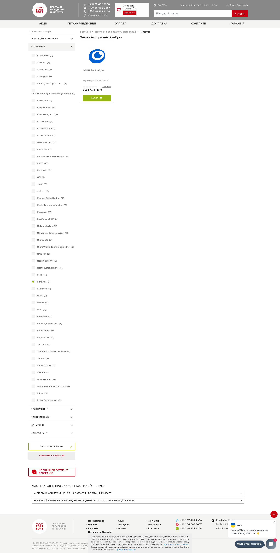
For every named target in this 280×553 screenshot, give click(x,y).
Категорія (37, 425)
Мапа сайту (154, 525)
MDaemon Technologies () (52, 233)
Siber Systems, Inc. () (49, 324)
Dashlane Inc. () (46, 142)
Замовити (130, 13)
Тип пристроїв (40, 417)
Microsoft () (44, 240)
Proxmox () (44, 289)
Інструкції (123, 525)
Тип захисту (39, 433)
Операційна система (44, 39)
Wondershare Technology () (53, 386)
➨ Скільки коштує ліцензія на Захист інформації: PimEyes (72, 493)
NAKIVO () (43, 254)
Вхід (232, 5)
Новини (92, 525)
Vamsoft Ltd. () (46, 365)
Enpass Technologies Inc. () (53, 156)
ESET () (42, 163)
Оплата (121, 24)
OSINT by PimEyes (93, 70)
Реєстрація (242, 5)
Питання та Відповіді (100, 532)
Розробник (38, 46)
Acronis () (43, 63)
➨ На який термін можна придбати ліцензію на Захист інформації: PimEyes (84, 501)
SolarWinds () (45, 331)
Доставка (159, 24)
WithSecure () (46, 379)
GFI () (41, 177)
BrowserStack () (46, 128)
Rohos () (42, 303)
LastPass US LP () (47, 219)
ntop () (42, 275)
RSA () (41, 310)
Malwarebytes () (47, 226)
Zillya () (42, 393)
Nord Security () (47, 261)
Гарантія (237, 24)
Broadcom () (45, 122)
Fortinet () (44, 170)
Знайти (241, 14)
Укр (165, 5)
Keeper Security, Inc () (50, 198)
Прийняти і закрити (126, 550)
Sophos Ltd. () (45, 338)
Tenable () (43, 345)
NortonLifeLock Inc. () (50, 268)
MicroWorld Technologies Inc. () (55, 247)
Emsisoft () (44, 149)
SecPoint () (44, 317)
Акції (43, 24)
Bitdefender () (46, 108)
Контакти (198, 24)
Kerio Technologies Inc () (52, 205)
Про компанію (96, 521)
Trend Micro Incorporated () (53, 352)
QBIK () (42, 296)
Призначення (39, 409)
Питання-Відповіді (81, 24)
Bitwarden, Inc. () (47, 115)
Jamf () (42, 184)
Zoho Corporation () (49, 400)
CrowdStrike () (46, 135)
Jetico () (43, 191)
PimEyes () (43, 282)
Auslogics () (44, 77)
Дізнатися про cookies (176, 544)
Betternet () (44, 101)
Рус (160, 5)
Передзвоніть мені (97, 15)
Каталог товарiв (42, 32)
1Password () (45, 56)
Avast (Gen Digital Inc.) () (52, 84)
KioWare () (44, 212)
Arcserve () (44, 70)
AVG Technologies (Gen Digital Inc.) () (53, 94)
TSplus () (43, 358)
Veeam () (43, 372)
